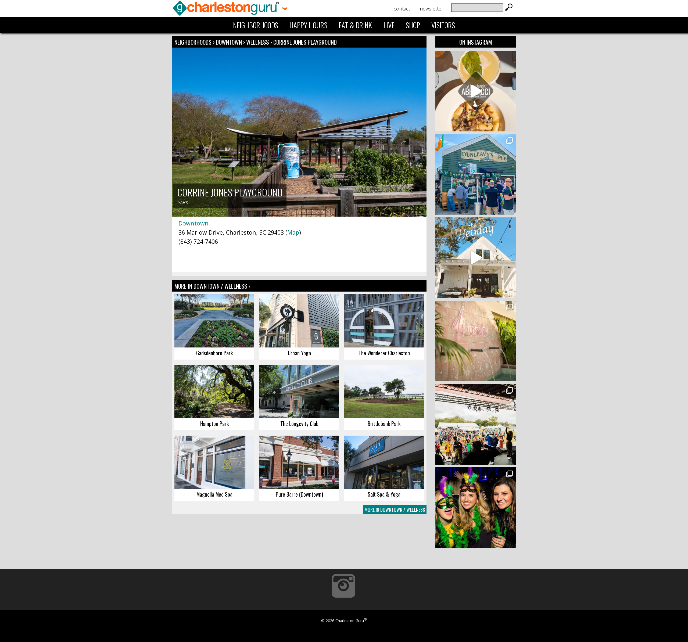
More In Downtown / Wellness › (212, 286)
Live (389, 25)
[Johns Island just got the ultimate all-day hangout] (475, 257)
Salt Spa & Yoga (384, 494)
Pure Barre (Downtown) (299, 494)
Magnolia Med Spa (214, 494)
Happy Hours (308, 25)
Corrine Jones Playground (305, 42)
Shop (413, 25)
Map (293, 232)
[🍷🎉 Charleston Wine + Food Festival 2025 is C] (475, 424)
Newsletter (431, 8)
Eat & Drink (355, 25)
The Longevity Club (299, 423)
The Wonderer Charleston (384, 353)
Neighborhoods (255, 25)
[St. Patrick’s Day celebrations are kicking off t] (475, 174)
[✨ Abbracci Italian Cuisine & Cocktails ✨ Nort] (475, 91)
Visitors (443, 25)
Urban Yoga (299, 353)
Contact (402, 8)
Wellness (257, 42)
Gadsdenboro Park (214, 353)
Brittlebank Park (384, 423)
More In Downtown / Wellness (394, 509)
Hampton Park (214, 423)
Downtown (229, 42)
